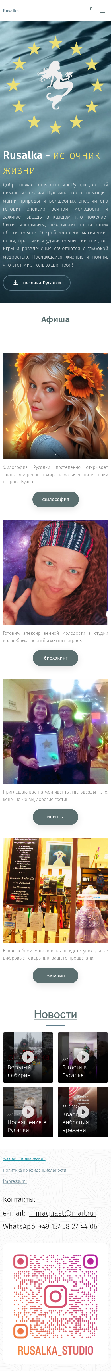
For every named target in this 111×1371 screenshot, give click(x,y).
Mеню (102, 10)
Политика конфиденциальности (34, 1170)
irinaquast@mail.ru (62, 1213)
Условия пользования (24, 1158)
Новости (55, 1014)
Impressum (15, 1181)
